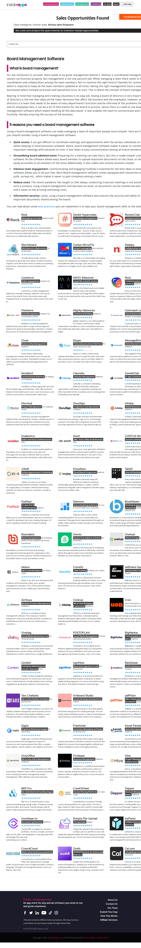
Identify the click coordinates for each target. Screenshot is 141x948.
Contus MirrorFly (83, 245)
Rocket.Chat (132, 215)
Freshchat (79, 726)
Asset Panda (133, 726)
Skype (77, 340)
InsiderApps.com (56, 937)
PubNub (26, 501)
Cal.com (130, 848)
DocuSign (79, 403)
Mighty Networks (84, 310)
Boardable (27, 534)
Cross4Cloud (29, 848)
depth (116, 4)
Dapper (129, 788)
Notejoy (129, 245)
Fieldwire (27, 310)
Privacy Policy (89, 937)
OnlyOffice (28, 756)
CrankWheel (81, 788)
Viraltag (26, 633)
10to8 (25, 469)
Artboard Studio (83, 695)
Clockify (78, 567)
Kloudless (79, 469)
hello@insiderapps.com (35, 928)
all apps (107, 4)
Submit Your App (109, 912)
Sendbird (27, 373)
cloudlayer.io (29, 818)
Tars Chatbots (30, 695)
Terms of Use (103, 937)
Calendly (78, 373)
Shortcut (26, 403)
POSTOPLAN (81, 633)
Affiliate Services (109, 920)
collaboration (67, 4)
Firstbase (79, 756)
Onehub (130, 534)
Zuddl (77, 848)
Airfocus (26, 600)
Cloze (24, 340)
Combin (26, 663)
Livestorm (27, 278)
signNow (78, 663)
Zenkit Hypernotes (85, 215)
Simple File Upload (85, 818)
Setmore (78, 501)
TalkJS (129, 469)
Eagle (25, 726)
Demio (77, 534)
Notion (25, 567)
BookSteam (132, 501)
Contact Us (112, 904)
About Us (113, 900)
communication (51, 4)
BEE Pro (26, 788)
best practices (46, 206)
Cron (128, 600)
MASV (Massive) (83, 278)
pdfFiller (130, 695)
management (82, 4)
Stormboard (28, 245)
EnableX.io (28, 436)
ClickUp (78, 600)
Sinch (76, 436)
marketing (96, 4)
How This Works (109, 916)
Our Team (113, 908)
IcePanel (130, 818)
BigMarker (131, 633)
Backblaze (131, 663)
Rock (24, 215)
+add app (126, 4)
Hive (128, 756)
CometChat (132, 373)
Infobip (129, 403)
